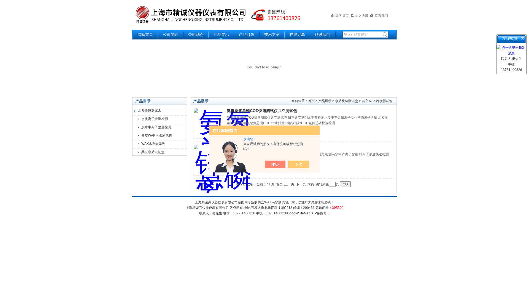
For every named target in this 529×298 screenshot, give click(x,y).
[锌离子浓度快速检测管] (208, 160)
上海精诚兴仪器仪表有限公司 (221, 14)
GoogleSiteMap (299, 213)
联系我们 (381, 16)
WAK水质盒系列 (153, 144)
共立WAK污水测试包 (156, 135)
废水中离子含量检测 (156, 127)
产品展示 (221, 35)
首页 (311, 101)
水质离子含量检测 (154, 119)
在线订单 (297, 35)
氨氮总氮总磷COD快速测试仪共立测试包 (262, 110)
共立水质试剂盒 (152, 152)
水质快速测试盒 (149, 111)
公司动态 (196, 35)
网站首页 (145, 35)
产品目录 (246, 35)
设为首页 (342, 16)
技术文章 (272, 35)
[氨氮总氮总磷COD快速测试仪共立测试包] (208, 123)
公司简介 (170, 35)
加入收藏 (361, 16)
